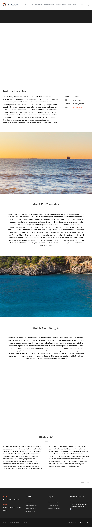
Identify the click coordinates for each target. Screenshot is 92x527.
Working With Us (31, 508)
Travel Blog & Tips (31, 505)
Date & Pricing (73, 5)
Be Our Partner (30, 511)
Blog (83, 5)
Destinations (61, 5)
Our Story (29, 502)
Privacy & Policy (53, 505)
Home (25, 5)
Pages (31, 5)
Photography (77, 107)
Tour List (38, 5)
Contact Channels (54, 508)
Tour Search (49, 5)
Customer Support (54, 502)
